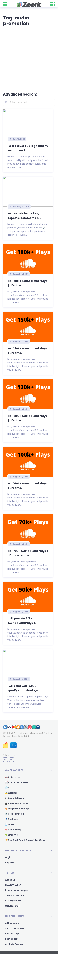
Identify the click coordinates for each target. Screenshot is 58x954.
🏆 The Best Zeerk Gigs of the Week (25, 840)
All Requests (12, 923)
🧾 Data (9, 824)
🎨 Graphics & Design (17, 808)
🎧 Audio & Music (14, 798)
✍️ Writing (11, 792)
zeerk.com (22, 733)
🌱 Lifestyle (11, 834)
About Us (10, 879)
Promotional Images (16, 890)
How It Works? (13, 884)
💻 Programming (14, 813)
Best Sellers (11, 938)
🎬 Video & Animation (17, 803)
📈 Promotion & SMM (16, 782)
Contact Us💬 (12, 905)
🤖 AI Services (12, 777)
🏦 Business (11, 819)
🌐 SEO (8, 787)
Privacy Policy (13, 900)
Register (10, 862)
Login (8, 857)
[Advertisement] (29, 58)
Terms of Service (15, 895)
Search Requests (14, 928)
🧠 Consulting (13, 829)
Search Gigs (12, 933)
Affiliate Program (15, 944)
